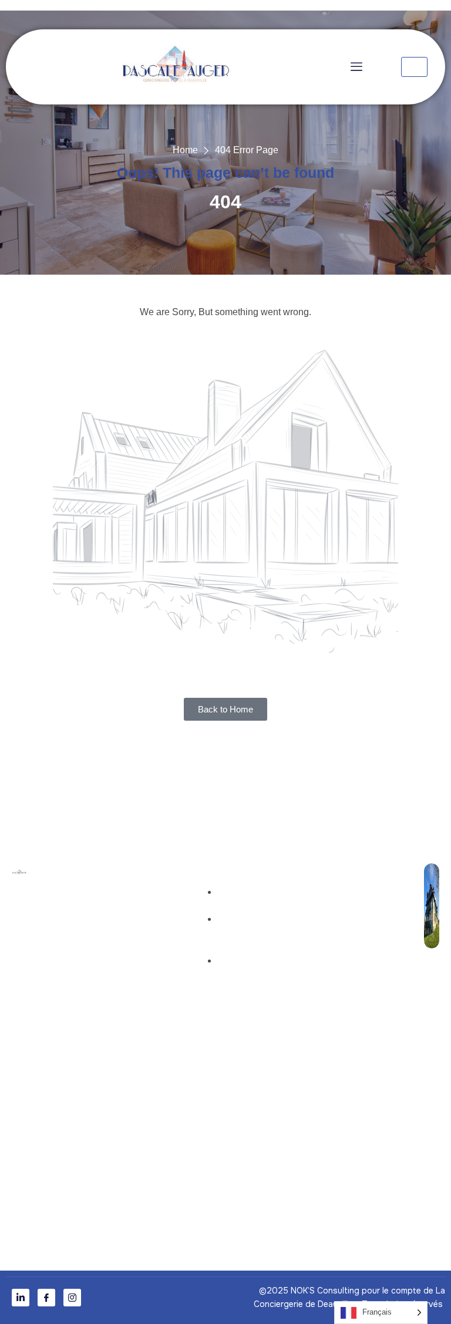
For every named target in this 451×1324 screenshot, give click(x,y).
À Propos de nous (97, 922)
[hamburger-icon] (414, 67)
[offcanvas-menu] (353, 67)
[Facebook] (46, 1297)
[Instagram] (72, 1297)
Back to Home (225, 709)
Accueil (76, 898)
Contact (76, 946)
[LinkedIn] (20, 1297)
